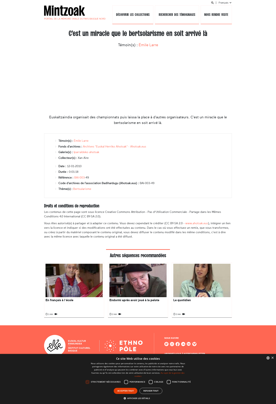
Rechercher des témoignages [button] (177, 15)
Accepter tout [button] (125, 390)
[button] (138, 398)
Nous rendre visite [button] (216, 15)
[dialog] (138, 379)
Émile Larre (148, 45)
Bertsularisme (82, 188)
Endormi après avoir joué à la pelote (134, 300)
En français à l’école (59, 300)
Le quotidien (182, 300)
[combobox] (268, 358)
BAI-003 (79, 177)
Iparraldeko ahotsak (86, 152)
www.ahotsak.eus (196, 223)
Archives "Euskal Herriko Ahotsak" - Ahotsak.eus (114, 146)
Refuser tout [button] (150, 390)
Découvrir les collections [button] (133, 15)
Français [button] (224, 2)
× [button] (272, 358)
